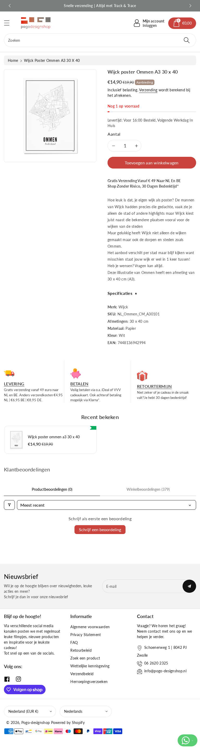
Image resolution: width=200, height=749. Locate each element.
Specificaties (123, 293)
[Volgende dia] (190, 5)
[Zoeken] (187, 40)
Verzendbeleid (81, 674)
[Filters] (9, 505)
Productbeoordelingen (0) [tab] (52, 489)
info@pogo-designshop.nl (165, 671)
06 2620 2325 (156, 663)
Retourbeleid (81, 650)
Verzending (148, 90)
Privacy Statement (85, 634)
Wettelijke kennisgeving (89, 666)
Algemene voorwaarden (90, 627)
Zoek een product (85, 658)
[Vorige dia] (9, 5)
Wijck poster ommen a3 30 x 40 (54, 437)
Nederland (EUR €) (23, 711)
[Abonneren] (189, 586)
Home (13, 60)
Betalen (79, 383)
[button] (9, 23)
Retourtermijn (154, 386)
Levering (14, 383)
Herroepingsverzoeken (89, 681)
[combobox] (100, 40)
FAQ (74, 642)
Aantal (114, 133)
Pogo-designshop (35, 722)
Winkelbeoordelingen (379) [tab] (148, 489)
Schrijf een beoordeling (100, 529)
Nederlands (73, 711)
